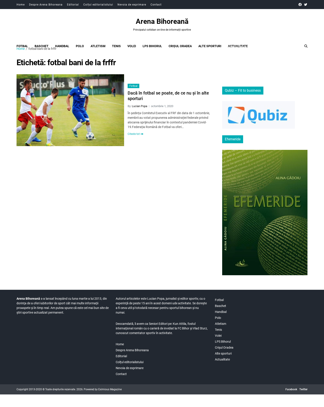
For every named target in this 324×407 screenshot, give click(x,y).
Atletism (98, 46)
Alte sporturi (209, 46)
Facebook (291, 389)
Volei (131, 46)
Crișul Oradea (180, 46)
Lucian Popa (139, 106)
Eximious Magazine (110, 389)
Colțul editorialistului (98, 4)
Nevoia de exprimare (131, 4)
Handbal (62, 46)
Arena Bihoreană (162, 21)
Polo (80, 46)
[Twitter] (305, 4)
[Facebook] (300, 4)
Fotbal (22, 46)
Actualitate (238, 46)
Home (21, 4)
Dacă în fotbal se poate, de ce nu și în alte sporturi (168, 95)
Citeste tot (134, 134)
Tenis (116, 46)
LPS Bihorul (152, 46)
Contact (156, 4)
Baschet (41, 46)
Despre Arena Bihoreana (46, 4)
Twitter (303, 389)
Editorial (73, 4)
